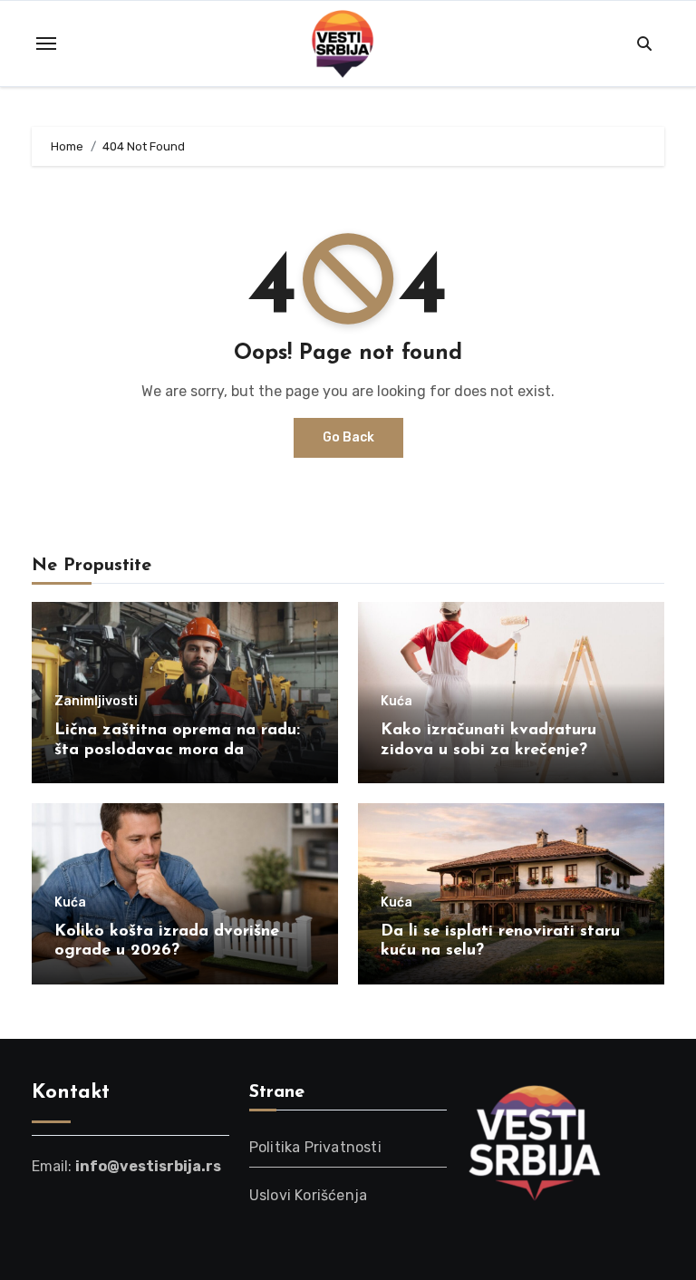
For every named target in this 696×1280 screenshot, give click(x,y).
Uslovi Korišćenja (308, 1195)
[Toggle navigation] (46, 43)
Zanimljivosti (96, 701)
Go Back (348, 437)
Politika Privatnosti (315, 1147)
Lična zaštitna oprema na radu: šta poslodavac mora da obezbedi (177, 750)
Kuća (396, 701)
